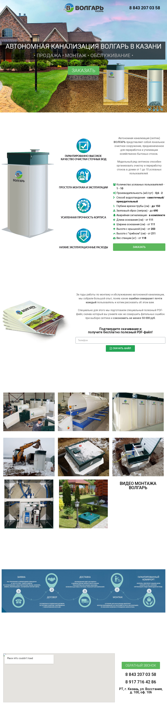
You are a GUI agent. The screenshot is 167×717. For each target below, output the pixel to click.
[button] (83, 70)
